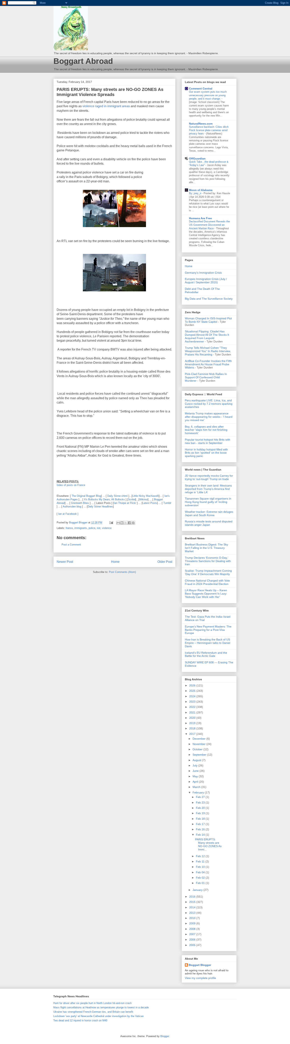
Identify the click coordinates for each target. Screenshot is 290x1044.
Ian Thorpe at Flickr (125, 502)
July (195, 765)
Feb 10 (201, 866)
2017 (192, 733)
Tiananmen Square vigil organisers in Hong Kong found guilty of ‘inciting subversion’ (208, 502)
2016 (192, 896)
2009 (192, 923)
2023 (192, 701)
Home (115, 561)
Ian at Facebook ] (68, 513)
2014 (192, 907)
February (199, 792)
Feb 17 (201, 824)
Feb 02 (201, 877)
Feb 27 (201, 797)
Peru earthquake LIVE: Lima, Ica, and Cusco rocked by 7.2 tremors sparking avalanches (208, 404)
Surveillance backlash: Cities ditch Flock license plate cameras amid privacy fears (208, 130)
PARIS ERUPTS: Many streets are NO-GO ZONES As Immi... (208, 844)
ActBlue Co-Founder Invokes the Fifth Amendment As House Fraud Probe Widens (208, 364)
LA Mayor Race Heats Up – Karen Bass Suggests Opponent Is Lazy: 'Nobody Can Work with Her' (206, 593)
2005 (192, 945)
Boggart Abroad (83, 61)
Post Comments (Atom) (122, 571)
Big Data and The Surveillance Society (209, 298)
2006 (192, 939)
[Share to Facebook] (129, 523)
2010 (192, 918)
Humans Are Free (200, 218)
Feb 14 (201, 834)
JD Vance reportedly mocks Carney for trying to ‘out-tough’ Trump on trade (209, 477)
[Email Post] (111, 522)
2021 (192, 712)
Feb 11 (200, 861)
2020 (192, 717)
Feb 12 (201, 856)
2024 (192, 696)
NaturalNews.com (200, 123)
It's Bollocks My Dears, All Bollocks (104, 499)
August (197, 760)
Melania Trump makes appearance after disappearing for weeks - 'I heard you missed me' (208, 417)
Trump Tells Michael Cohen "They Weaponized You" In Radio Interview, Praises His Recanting (208, 351)
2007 (192, 934)
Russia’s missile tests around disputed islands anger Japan (208, 523)
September (200, 754)
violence (106, 528)
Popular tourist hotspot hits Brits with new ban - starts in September (207, 441)
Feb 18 (201, 818)
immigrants (80, 528)
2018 (192, 728)
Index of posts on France (71, 485)
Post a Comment (71, 544)
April (196, 781)
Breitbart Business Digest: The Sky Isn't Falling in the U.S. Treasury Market (206, 548)
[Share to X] (126, 523)
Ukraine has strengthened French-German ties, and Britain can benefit (93, 1011)
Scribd (131, 499)
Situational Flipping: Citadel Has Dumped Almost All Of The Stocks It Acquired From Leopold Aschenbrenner (207, 336)
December (199, 738)
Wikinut (143, 499)
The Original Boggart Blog (86, 495)
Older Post (164, 561)
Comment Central (200, 88)
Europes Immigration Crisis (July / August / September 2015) (206, 280)
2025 (192, 690)
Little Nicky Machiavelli (145, 495)
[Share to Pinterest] (133, 523)
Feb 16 (201, 829)
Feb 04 (201, 872)
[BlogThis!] (122, 523)
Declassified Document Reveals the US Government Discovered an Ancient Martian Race (209, 225)
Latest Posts (149, 502)
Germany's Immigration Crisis (203, 272)
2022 (192, 706)
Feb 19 (201, 813)
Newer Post (65, 561)
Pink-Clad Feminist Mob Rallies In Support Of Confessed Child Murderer (206, 377)
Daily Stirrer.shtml (117, 495)
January (198, 889)
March (197, 787)
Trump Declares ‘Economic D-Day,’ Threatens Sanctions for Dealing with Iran (208, 561)
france (69, 528)
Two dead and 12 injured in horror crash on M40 (80, 1020)
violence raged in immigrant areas (106, 106)
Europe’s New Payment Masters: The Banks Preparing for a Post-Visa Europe (208, 630)
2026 (192, 685)
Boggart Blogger (200, 965)
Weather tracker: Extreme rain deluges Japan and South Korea (209, 513)
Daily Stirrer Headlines (100, 506)
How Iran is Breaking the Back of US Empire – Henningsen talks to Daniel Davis (207, 643)
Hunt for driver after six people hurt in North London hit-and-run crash (92, 1003)
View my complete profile (200, 978)
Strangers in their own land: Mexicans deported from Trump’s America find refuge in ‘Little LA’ (208, 489)
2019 (192, 723)
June (196, 770)
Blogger (164, 1036)
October (198, 749)
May (196, 776)
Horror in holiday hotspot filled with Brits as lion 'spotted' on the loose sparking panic (206, 453)
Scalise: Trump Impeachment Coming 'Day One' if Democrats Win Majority (208, 572)
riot (98, 528)
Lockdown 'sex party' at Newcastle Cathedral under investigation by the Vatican (98, 1016)
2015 (192, 901)
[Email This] (118, 523)
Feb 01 (201, 883)
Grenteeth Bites (80, 502)
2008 (192, 928)
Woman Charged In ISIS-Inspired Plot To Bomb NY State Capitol (208, 320)
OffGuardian (197, 158)
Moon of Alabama (200, 190)
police (92, 528)
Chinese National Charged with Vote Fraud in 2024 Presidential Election (207, 582)
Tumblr (167, 502)
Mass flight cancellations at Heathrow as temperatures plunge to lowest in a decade (101, 1007)
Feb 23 (201, 802)
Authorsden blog (72, 506)
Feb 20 (201, 807)
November (199, 744)
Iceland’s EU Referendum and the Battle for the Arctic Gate (206, 654)
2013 (192, 912)
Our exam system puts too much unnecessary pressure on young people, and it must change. (208, 95)
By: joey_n (195, 193)
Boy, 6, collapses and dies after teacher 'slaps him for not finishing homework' (206, 430)
